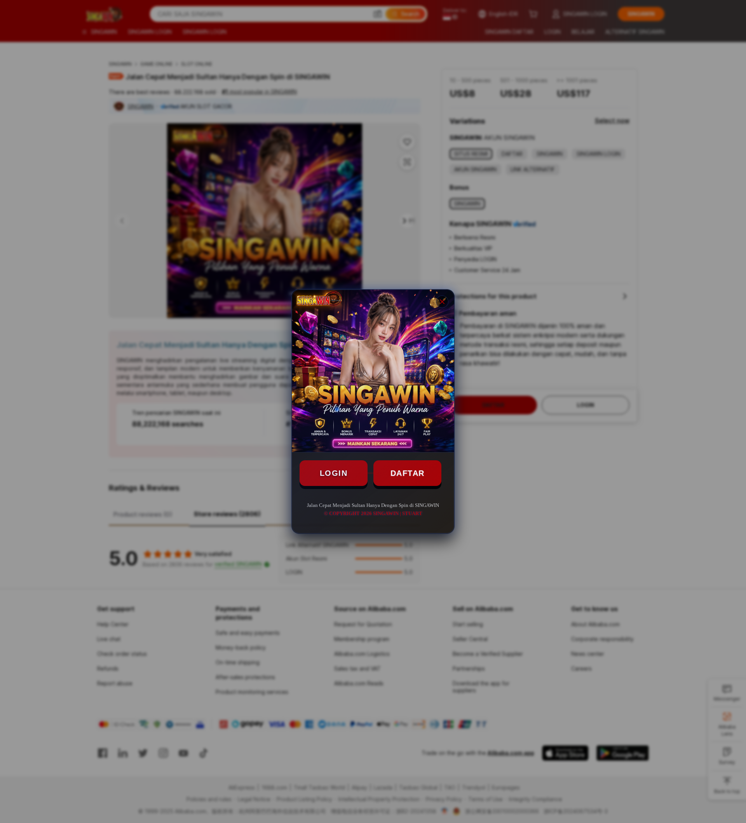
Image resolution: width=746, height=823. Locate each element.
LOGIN (334, 473)
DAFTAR (407, 473)
